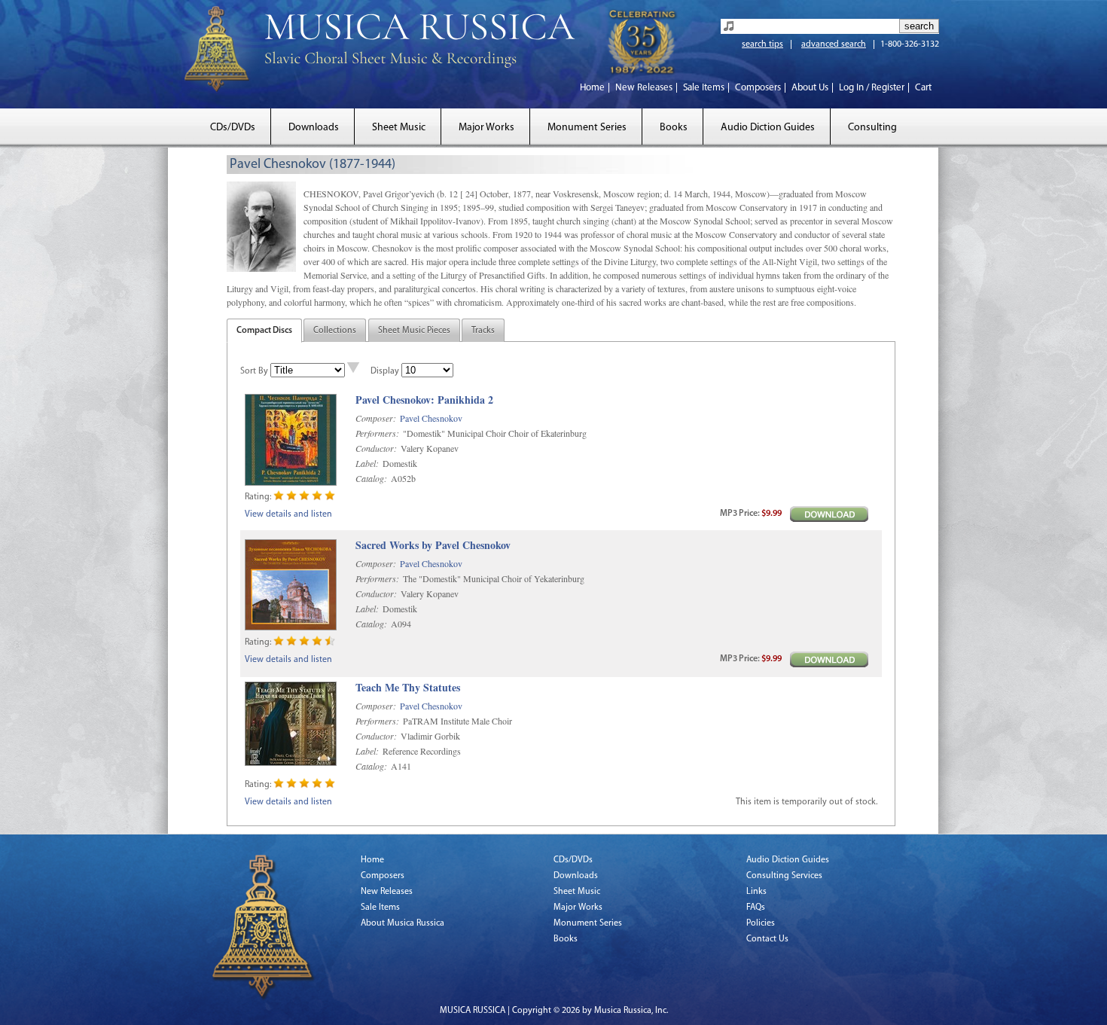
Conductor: (376, 448)
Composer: (375, 418)
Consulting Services (784, 875)
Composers (758, 88)
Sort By (254, 371)
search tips (762, 44)
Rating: (258, 497)
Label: (367, 463)
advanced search (833, 44)
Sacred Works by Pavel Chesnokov (433, 545)
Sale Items (703, 88)
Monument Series (587, 127)
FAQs (755, 907)
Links (756, 891)
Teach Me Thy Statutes (407, 688)
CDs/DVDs (232, 127)
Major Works (486, 127)
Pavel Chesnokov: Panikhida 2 (424, 400)
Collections (334, 330)
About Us (809, 88)
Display (385, 371)
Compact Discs (264, 330)
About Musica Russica (402, 923)
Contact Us (767, 939)
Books (674, 127)
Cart (923, 88)
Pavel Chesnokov (431, 418)
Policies (760, 923)
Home (592, 88)
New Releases (643, 88)
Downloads (313, 127)
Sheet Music (398, 127)
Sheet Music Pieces (414, 330)
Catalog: (371, 478)
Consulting (872, 127)
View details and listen (288, 514)
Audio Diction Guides (768, 127)
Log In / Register (871, 88)
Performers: (377, 433)
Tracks (483, 330)
